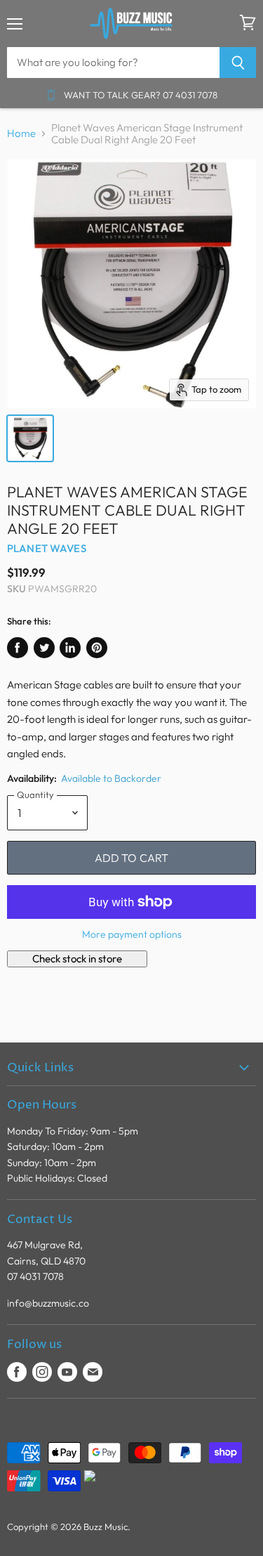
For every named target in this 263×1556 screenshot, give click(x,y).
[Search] (238, 62)
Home (21, 133)
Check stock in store (77, 958)
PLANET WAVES (46, 548)
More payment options (132, 934)
